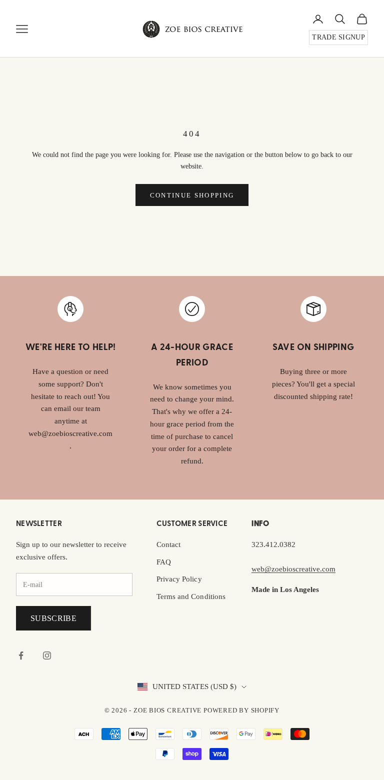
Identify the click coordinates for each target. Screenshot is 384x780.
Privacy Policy (179, 579)
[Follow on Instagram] (47, 655)
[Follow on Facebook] (21, 655)
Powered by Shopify (242, 710)
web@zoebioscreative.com (294, 569)
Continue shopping (192, 195)
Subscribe (53, 618)
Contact (168, 544)
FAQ (163, 562)
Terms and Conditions (191, 596)
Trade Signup (338, 37)
